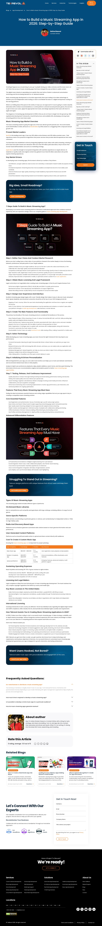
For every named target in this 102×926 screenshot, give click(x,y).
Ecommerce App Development (69, 884)
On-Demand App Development (51, 884)
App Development (17, 10)
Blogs (7, 10)
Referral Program (87, 884)
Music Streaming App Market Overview (83, 67)
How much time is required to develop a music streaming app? (26, 697)
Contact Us (91, 922)
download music (35, 330)
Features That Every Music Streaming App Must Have (83, 77)
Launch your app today (19, 659)
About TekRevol (86, 881)
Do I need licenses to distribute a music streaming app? (24, 685)
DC (35, 905)
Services (54, 3)
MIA (23, 905)
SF (19, 905)
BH (51, 905)
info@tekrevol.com (20, 910)
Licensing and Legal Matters (83, 92)
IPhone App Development (12, 884)
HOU (7, 905)
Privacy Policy (80, 922)
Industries (62, 3)
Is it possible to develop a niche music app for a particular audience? (28, 702)
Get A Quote (91, 3)
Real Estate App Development (51, 887)
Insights (82, 3)
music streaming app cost (21, 543)
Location (85, 892)
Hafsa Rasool (55, 31)
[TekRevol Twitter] (82, 909)
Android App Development (30, 881)
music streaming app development (57, 211)
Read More (29, 784)
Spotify (8, 135)
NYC (32, 905)
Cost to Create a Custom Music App (84, 88)
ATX (11, 905)
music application (61, 276)
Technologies (72, 3)
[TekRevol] (28, 3)
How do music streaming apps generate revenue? (22, 706)
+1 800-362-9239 (10, 910)
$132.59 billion (34, 126)
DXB (43, 905)
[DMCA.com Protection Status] (11, 914)
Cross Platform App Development (14, 892)
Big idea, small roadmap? (83, 70)
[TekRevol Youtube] (86, 909)
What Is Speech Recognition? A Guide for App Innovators (81, 773)
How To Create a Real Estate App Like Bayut (20, 773)
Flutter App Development (30, 890)
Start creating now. (17, 196)
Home (46, 3)
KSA (55, 905)
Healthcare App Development (69, 881)
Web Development (28, 884)
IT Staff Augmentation (49, 890)
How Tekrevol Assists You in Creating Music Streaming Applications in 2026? (83, 96)
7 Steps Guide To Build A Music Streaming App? (84, 73)
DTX (15, 905)
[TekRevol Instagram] (90, 909)
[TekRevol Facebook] (78, 909)
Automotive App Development (51, 881)
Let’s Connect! (51, 868)
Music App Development (68, 887)
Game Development (11, 887)
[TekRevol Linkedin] (94, 909)
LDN (59, 905)
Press (84, 890)
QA (47, 905)
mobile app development (29, 308)
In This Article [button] (82, 63)
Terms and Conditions (67, 922)
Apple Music (9, 150)
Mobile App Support (29, 887)
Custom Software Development (13, 881)
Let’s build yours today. (18, 490)
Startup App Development (12, 890)
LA (39, 905)
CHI (27, 905)
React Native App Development (31, 892)
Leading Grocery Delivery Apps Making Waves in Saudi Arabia (51, 773)
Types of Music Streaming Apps (84, 85)
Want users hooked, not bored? (84, 100)
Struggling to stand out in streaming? (82, 81)
